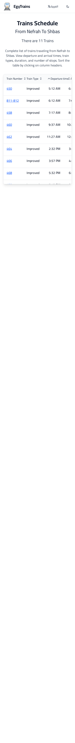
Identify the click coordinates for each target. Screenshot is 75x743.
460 (9, 125)
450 (9, 88)
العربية (54, 6)
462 (9, 137)
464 (9, 149)
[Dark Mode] (68, 6)
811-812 (13, 101)
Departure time (59, 79)
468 (9, 173)
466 (9, 161)
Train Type (32, 79)
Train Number (14, 79)
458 (9, 113)
